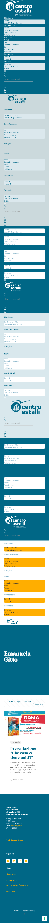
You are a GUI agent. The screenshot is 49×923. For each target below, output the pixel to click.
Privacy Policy (11, 874)
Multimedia (16, 742)
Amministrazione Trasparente (17, 885)
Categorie (9, 701)
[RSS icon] (25, 914)
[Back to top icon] (41, 917)
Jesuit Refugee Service (14, 840)
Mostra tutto (38, 704)
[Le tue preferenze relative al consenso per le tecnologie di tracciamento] (44, 918)
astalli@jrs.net (16, 826)
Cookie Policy (10, 891)
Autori (27, 701)
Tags (18, 701)
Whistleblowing (11, 880)
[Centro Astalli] (18, 16)
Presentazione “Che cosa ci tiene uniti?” (23, 753)
